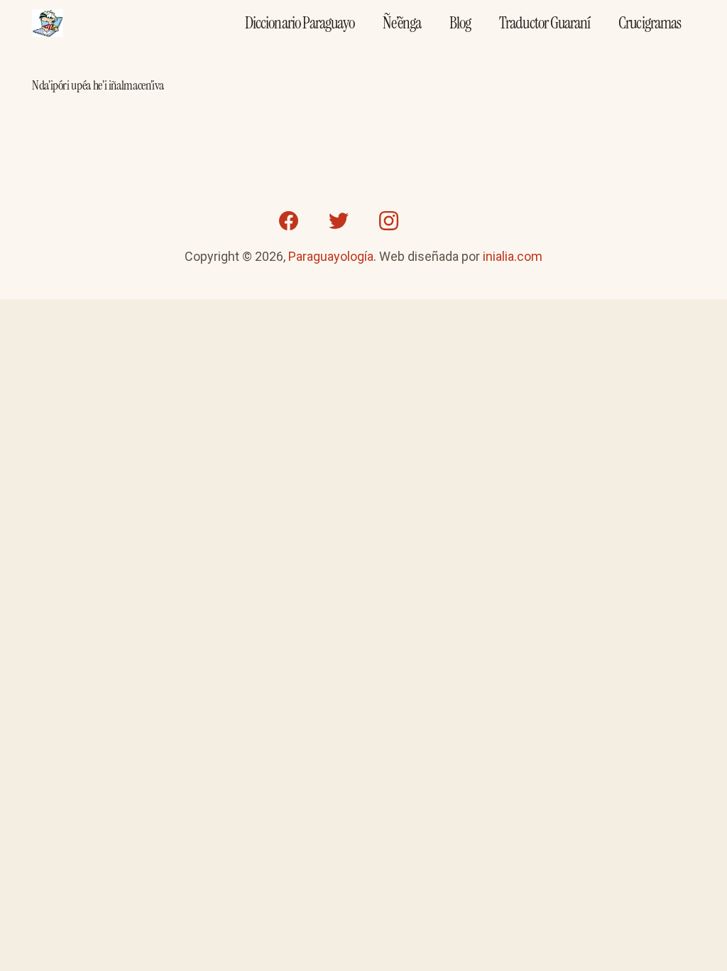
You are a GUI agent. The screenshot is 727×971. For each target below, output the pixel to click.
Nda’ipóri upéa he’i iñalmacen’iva (98, 85)
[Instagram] (388, 221)
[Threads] (438, 221)
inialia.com (512, 256)
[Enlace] (47, 23)
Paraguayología (330, 256)
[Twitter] (339, 221)
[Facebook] (289, 221)
